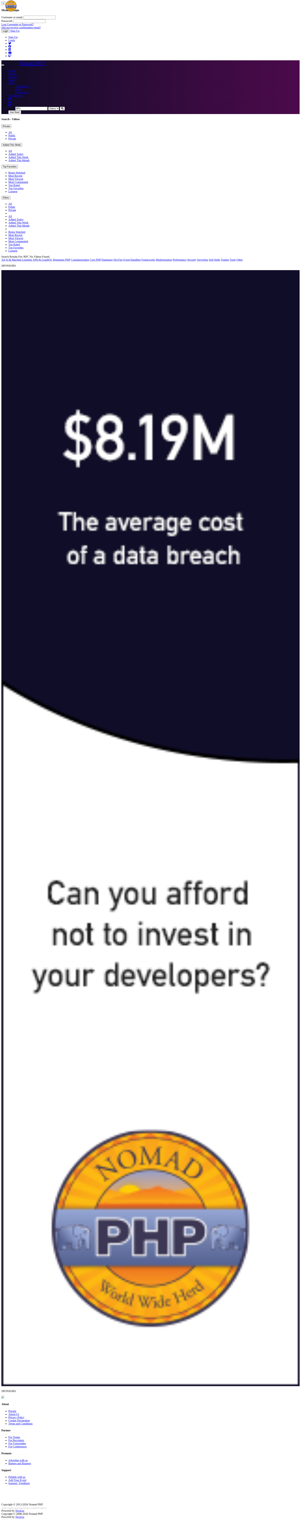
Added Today (16, 154)
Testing (225, 259)
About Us (13, 1414)
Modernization (164, 259)
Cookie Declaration (19, 1420)
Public (11, 135)
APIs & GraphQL (42, 259)
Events (12, 70)
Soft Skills (214, 259)
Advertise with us (18, 1460)
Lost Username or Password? (17, 24)
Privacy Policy (16, 1417)
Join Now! (15, 112)
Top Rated (14, 185)
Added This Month (18, 160)
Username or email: (12, 17)
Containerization (80, 259)
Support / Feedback (19, 1483)
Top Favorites (10, 166)
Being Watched (16, 172)
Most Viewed (15, 178)
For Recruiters (16, 1440)
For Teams (14, 1437)
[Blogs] (9, 98)
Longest (12, 191)
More (11, 83)
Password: (7, 20)
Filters (6, 197)
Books (12, 80)
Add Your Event (17, 1480)
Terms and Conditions (20, 1423)
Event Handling (132, 259)
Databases (107, 259)
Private (6, 126)
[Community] (10, 101)
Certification (22, 86)
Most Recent (15, 175)
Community (21, 92)
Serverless (202, 259)
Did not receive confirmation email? (21, 27)
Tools (233, 259)
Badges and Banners (19, 1463)
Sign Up (15, 30)
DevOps (118, 259)
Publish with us (16, 1476)
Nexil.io (19, 1510)
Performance (180, 259)
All (10, 132)
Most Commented (18, 182)
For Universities (17, 1443)
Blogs (18, 89)
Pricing (12, 1411)
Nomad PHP (32, 63)
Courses (12, 76)
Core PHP (95, 259)
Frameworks (148, 259)
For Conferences (17, 1446)
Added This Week (12, 145)
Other (239, 259)
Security (191, 259)
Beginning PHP (61, 259)
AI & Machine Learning (18, 259)
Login (5, 31)
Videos (12, 73)
